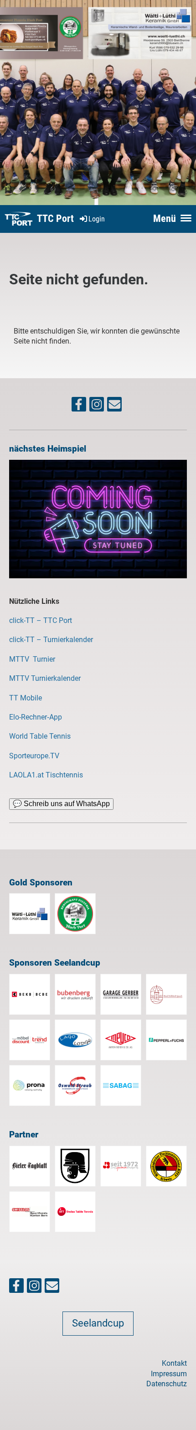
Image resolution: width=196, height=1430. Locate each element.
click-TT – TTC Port (40, 620)
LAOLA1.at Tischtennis (46, 775)
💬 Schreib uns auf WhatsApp (61, 804)
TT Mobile (25, 698)
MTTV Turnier (33, 659)
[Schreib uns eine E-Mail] (114, 406)
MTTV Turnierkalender (45, 678)
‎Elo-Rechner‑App (35, 717)
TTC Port (55, 218)
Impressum (169, 1373)
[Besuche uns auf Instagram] (96, 406)
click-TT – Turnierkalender (51, 639)
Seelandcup (98, 1323)
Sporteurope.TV (34, 755)
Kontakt (174, 1363)
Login (96, 219)
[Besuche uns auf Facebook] (79, 406)
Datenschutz (166, 1383)
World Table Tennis (40, 736)
